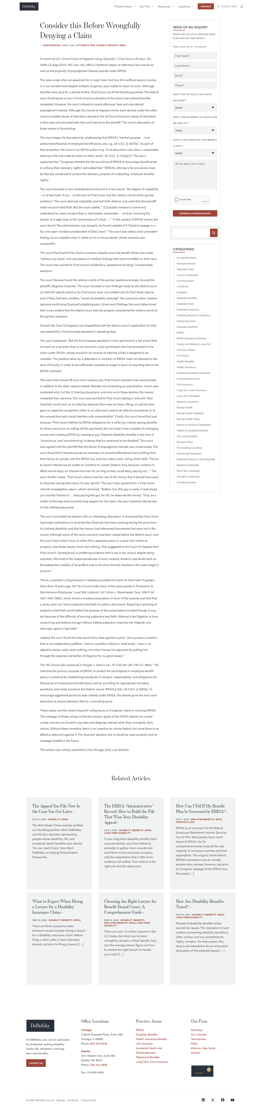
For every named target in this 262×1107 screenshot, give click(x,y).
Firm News (183, 355)
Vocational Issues (186, 482)
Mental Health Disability (190, 413)
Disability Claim (185, 304)
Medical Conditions (188, 401)
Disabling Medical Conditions (193, 315)
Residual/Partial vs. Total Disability (196, 459)
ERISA (122, 45)
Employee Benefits (187, 327)
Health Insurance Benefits (151, 1039)
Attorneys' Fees (85, 45)
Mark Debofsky (52, 45)
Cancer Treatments (187, 275)
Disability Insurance (188, 309)
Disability (182, 292)
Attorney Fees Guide (203, 1048)
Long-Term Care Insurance (152, 1062)
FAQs (194, 1043)
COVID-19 (182, 286)
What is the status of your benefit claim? (195, 142)
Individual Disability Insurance (194, 373)
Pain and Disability (187, 436)
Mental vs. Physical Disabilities (194, 424)
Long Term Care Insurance (192, 390)
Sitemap (60, 1100)
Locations (184, 6)
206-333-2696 (98, 1065)
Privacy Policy (88, 1100)
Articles (195, 1052)
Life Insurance (185, 384)
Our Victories (199, 1034)
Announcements (186, 263)
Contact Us (36, 1063)
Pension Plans (185, 442)
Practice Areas (123, 6)
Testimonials (198, 1039)
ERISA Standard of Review (191, 338)
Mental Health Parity (188, 419)
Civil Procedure (185, 280)
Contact (206, 6)
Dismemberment (186, 321)
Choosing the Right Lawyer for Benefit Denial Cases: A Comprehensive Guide (130, 907)
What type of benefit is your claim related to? (195, 120)
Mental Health (185, 407)
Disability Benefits (107, 45)
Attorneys (197, 1030)
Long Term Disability (188, 396)
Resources (164, 6)
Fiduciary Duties (186, 350)
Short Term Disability (188, 471)
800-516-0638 (98, 1043)
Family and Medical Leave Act (194, 344)
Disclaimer (73, 1100)
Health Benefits (185, 361)
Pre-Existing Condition (189, 447)
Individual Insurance (188, 378)
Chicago (86, 1030)
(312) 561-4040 (228, 6)
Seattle (85, 1051)
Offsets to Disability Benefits (192, 430)
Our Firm (144, 6)
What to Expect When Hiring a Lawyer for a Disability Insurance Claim (57, 907)
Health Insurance (186, 367)
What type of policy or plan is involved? (192, 97)
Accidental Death (186, 257)
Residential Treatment (189, 453)
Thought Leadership (188, 476)
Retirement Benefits (188, 465)
